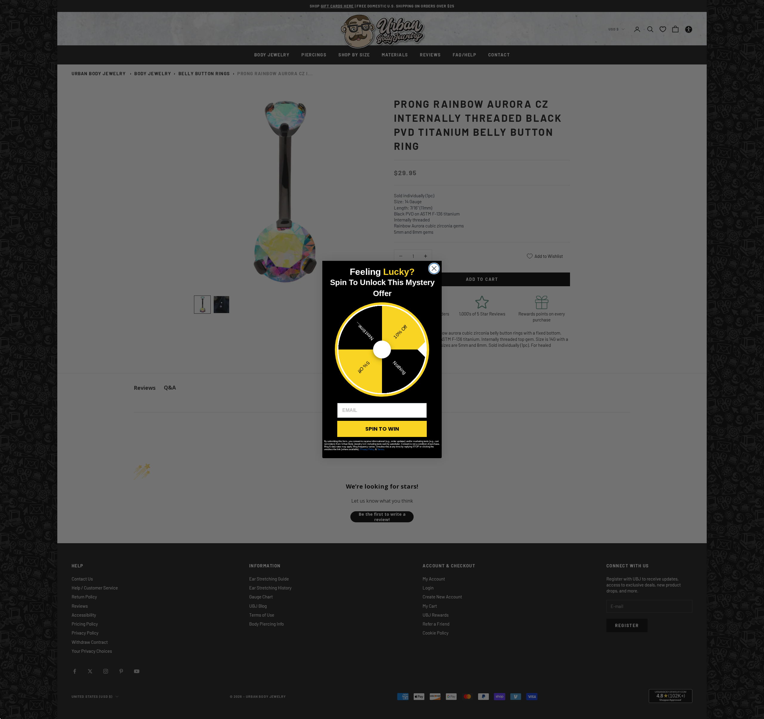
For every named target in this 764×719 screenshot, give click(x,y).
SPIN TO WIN (382, 428)
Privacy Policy (367, 449)
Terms (380, 449)
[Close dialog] (434, 268)
